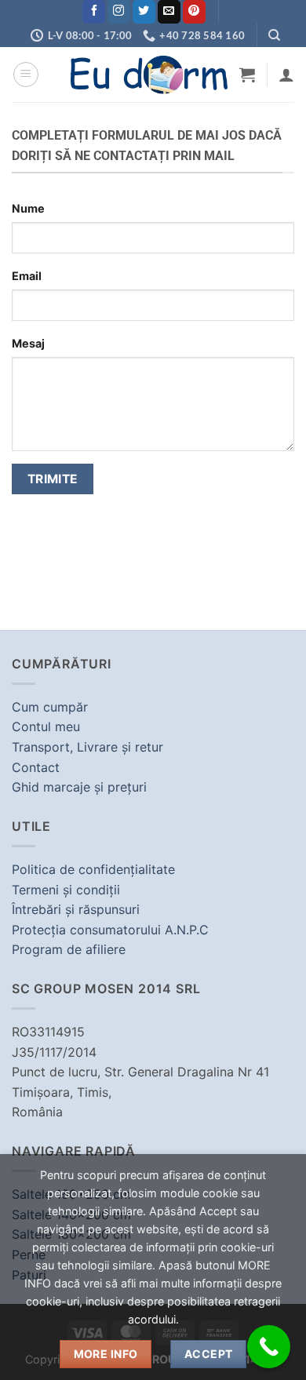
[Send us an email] (169, 12)
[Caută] (274, 35)
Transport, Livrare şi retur (87, 747)
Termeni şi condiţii (66, 890)
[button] (25, 74)
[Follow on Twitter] (144, 12)
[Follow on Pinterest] (194, 12)
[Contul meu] (286, 74)
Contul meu (46, 726)
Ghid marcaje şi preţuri (79, 787)
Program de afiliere (69, 949)
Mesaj (28, 343)
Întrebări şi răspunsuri (76, 909)
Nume (28, 208)
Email (27, 275)
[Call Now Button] (268, 1346)
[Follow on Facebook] (93, 12)
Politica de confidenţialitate (93, 869)
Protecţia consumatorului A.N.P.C (110, 930)
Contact (36, 767)
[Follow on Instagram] (118, 12)
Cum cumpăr (50, 707)
